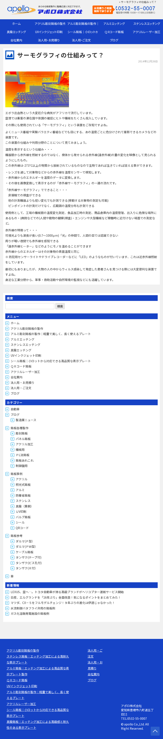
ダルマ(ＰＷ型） (27, 546)
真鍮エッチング (16, 32)
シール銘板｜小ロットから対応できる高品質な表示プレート (82, 32)
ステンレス (23, 501)
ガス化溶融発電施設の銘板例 (30, 613)
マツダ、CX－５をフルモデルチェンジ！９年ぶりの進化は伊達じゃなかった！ (63, 603)
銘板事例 (16, 474)
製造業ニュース (26, 420)
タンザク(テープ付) (28, 557)
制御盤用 (22, 466)
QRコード (22, 528)
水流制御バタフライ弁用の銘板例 (33, 608)
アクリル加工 (24, 444)
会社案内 (16, 40)
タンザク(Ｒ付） (27, 568)
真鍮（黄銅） (25, 506)
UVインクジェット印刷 (49, 32)
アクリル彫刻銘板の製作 (50, 23)
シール (20, 522)
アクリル (21, 479)
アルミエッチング (114, 23)
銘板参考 (16, 536)
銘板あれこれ (25, 460)
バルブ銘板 (23, 517)
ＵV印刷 (21, 511)
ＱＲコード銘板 (114, 32)
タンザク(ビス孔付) (29, 563)
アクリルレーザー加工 (146, 32)
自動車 (15, 409)
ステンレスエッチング (146, 23)
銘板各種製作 (19, 428)
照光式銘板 (23, 484)
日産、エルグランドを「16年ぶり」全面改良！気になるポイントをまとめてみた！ (66, 597)
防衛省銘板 (23, 495)
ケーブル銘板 (24, 552)
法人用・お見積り (49, 40)
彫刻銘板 (22, 433)
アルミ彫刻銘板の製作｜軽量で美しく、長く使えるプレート (82, 23)
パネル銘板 (23, 439)
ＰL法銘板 (22, 455)
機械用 (20, 449)
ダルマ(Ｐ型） (25, 541)
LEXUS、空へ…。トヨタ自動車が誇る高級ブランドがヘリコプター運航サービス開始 (67, 592)
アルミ (20, 490)
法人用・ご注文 (81, 40)
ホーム (16, 23)
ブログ (114, 40)
